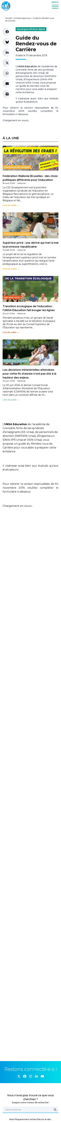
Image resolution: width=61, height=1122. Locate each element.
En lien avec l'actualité (16, 361)
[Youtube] (42, 1076)
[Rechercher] (55, 1109)
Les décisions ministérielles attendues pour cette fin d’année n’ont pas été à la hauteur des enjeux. (29, 373)
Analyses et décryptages (17, 167)
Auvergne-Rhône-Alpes (31, 29)
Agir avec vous (12, 297)
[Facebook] (24, 1076)
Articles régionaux (22, 18)
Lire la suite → (11, 205)
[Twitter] (18, 1076)
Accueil (8, 18)
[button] (7, 31)
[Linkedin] (36, 1076)
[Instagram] (30, 1076)
